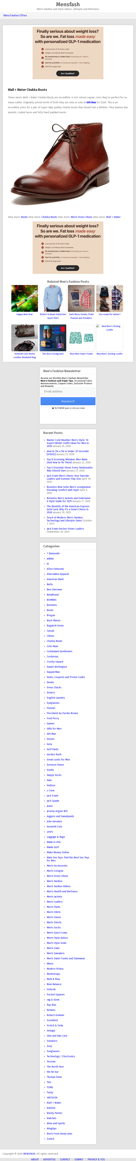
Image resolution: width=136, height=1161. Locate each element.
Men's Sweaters (55, 953)
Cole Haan (52, 646)
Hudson (51, 785)
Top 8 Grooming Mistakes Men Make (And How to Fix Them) (67, 461)
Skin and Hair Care (57, 1035)
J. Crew (50, 790)
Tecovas (51, 1061)
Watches (51, 1118)
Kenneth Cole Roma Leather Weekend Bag (24, 355)
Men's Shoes (54, 917)
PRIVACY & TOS (96, 1159)
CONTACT (65, 1159)
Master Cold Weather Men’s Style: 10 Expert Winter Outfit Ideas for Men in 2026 (68, 443)
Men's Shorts (54, 922)
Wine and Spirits (56, 1123)
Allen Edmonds (55, 568)
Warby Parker (54, 1113)
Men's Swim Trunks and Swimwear (66, 958)
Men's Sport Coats (57, 932)
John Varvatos (54, 821)
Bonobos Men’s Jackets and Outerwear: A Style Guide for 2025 (69, 500)
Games (50, 723)
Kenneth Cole (54, 826)
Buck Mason (53, 620)
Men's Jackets (54, 896)
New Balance (54, 984)
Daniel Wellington (57, 666)
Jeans (50, 806)
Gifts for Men (54, 728)
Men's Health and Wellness (62, 891)
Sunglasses (53, 1051)
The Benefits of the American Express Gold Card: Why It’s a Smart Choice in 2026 (68, 509)
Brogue (51, 615)
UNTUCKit (52, 1097)
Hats (49, 780)
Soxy (49, 1046)
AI (48, 563)
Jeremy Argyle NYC (57, 811)
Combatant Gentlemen (59, 651)
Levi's (50, 831)
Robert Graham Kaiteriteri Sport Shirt (53, 316)
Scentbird (52, 1020)
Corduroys (52, 656)
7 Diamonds (53, 553)
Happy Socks (54, 775)
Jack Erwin (52, 795)
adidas (50, 558)
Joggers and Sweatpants (60, 816)
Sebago (51, 1030)
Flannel (51, 708)
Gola (49, 744)
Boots (24, 217)
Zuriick (50, 1138)
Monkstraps (53, 973)
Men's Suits (53, 948)
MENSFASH (29, 1153)
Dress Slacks (54, 687)
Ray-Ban (51, 1004)
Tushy (50, 1092)
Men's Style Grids (56, 943)
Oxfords (51, 989)
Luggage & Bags (56, 836)
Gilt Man (51, 733)
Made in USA (54, 842)
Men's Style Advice (57, 937)
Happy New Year (24, 314)
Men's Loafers (55, 901)
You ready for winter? (110, 314)
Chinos (50, 635)
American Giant (55, 579)
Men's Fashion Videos (58, 886)
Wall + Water (113, 217)
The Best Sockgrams (53, 353)
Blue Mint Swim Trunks (81, 353)
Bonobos (52, 605)
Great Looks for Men (58, 759)
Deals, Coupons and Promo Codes (66, 677)
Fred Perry (53, 718)
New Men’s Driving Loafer (110, 353)
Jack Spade (53, 800)
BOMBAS (51, 599)
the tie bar (53, 1071)
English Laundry (56, 697)
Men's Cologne (55, 870)
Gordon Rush (54, 754)
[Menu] (4, 6)
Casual (50, 630)
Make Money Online (58, 852)
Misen (50, 963)
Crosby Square (55, 661)
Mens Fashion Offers (15, 15)
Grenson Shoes (55, 764)
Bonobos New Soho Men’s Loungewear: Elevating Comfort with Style (69, 489)
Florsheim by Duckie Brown (62, 713)
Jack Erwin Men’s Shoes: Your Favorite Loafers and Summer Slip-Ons (68, 477)
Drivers (51, 692)
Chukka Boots (49, 217)
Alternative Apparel (58, 574)
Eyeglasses (53, 702)
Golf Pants (52, 749)
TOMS (50, 1087)
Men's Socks (54, 927)
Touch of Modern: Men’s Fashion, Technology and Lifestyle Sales (65, 519)
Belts (50, 584)
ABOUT (35, 1159)
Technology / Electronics (61, 1056)
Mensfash (68, 4)
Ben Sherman (54, 589)
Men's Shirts (54, 912)
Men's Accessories (57, 865)
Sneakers (52, 1040)
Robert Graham (55, 1015)
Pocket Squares (56, 994)
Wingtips (51, 1128)
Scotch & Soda (55, 1025)
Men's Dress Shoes (81, 217)
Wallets (51, 1107)
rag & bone (53, 999)
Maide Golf (53, 847)
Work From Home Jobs (59, 1133)
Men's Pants (53, 906)
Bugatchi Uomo (55, 625)
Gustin (50, 769)
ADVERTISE (49, 1159)
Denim (50, 682)
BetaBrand (53, 594)
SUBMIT (79, 1159)
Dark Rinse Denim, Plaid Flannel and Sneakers (81, 316)
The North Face (55, 1066)
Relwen (51, 1010)
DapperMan (53, 672)
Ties (49, 1082)
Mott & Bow (53, 979)
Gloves (51, 739)
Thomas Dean (54, 1077)
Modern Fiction (55, 968)
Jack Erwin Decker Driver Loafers (65, 528)
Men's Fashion (54, 881)
